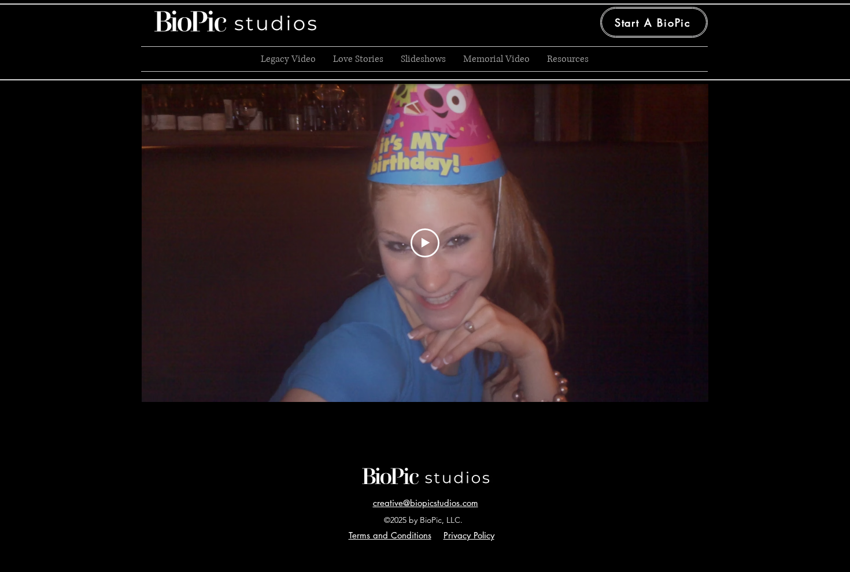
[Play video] (425, 242)
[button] (390, 535)
